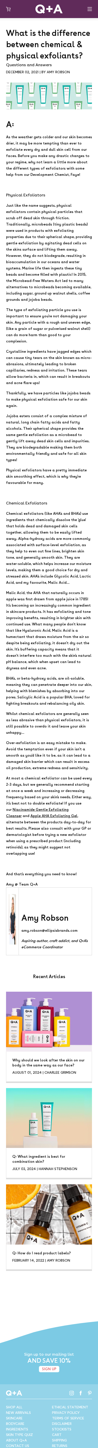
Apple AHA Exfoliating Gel (53, 815)
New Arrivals (18, 1413)
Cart (57, 1435)
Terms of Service (68, 1418)
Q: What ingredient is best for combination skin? (38, 1159)
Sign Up (49, 1368)
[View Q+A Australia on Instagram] (71, 1393)
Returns (59, 1446)
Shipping (59, 1440)
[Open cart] (8, 9)
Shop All (14, 1407)
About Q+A (16, 1440)
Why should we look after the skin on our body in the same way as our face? (48, 1062)
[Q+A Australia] (48, 9)
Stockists (61, 1429)
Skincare (14, 1418)
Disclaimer (62, 1424)
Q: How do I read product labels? (41, 1253)
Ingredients (17, 1429)
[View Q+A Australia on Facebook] (80, 1393)
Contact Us (17, 1446)
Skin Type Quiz (19, 1435)
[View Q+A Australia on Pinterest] (89, 1393)
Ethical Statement (70, 1407)
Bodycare (15, 1424)
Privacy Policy (66, 1413)
